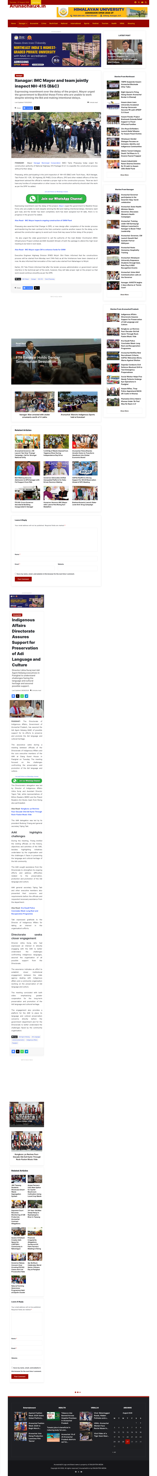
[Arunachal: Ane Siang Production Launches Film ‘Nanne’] (20, 1436)
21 (132, 1437)
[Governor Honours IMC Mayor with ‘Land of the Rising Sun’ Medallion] (56, 493)
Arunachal (34, 23)
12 (123, 1432)
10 (114, 1432)
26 (123, 1442)
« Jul (114, 1452)
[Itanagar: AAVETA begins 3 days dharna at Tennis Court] (113, 285)
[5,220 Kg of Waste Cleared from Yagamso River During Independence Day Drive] (56, 441)
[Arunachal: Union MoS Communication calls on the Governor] (113, 275)
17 (114, 1437)
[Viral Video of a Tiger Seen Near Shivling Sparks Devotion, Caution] (86, 1436)
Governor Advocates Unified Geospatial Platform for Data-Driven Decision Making (55, 480)
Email (17, 564)
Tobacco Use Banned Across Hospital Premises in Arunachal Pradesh (68, 1418)
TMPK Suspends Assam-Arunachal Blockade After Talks (131, 84)
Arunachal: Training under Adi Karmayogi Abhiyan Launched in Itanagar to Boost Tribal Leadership (131, 226)
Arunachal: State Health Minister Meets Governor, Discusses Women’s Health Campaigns (131, 212)
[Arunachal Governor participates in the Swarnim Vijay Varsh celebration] (113, 198)
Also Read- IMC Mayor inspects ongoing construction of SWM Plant (43, 220)
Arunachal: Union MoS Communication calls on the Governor (131, 274)
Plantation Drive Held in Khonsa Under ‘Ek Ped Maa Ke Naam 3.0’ (131, 401)
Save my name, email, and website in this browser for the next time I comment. (46, 574)
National (64, 23)
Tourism (105, 23)
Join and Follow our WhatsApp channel (56, 191)
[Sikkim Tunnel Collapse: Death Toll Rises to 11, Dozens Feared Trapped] (113, 154)
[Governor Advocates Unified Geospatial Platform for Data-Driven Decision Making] (56, 468)
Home (13, 23)
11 (119, 1432)
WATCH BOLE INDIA (56, 296)
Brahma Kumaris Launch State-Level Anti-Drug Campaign (84, 503)
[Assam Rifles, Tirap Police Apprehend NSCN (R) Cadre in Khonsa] (113, 391)
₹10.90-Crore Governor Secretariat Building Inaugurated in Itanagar (24, 504)
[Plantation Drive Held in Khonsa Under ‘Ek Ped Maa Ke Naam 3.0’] (113, 402)
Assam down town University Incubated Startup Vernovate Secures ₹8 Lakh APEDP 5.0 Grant (131, 107)
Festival (95, 23)
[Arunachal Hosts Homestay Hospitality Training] (113, 250)
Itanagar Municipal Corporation (47, 163)
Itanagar (22, 23)
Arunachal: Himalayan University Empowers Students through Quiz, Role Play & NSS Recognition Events (130, 263)
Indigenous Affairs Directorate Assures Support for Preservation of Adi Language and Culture (131, 319)
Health (114, 23)
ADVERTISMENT (56, 32)
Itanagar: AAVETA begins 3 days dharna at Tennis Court (131, 285)
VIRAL (122, 23)
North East (53, 23)
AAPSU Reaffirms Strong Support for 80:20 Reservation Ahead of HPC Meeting (84, 480)
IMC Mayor (25, 279)
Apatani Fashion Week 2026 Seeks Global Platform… (36, 1415)
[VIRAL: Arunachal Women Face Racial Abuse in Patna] (86, 1426)
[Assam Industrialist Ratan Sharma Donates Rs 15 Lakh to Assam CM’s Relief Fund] (113, 164)
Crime (43, 23)
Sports (86, 23)
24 (114, 1442)
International (76, 23)
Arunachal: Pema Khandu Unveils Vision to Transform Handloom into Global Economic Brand (83, 454)
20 (127, 1437)
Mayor (61, 206)
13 (127, 1432)
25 (119, 1442)
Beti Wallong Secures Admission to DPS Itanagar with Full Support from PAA (27, 480)
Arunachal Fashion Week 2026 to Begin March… (36, 1425)
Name (17, 554)
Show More (124, 175)
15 (136, 1432)
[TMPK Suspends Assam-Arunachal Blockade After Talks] (113, 85)
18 (119, 1437)
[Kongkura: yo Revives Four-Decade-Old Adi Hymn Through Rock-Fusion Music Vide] (113, 332)
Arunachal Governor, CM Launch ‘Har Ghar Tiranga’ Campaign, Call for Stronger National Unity (26, 454)
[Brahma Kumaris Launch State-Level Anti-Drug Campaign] (85, 493)
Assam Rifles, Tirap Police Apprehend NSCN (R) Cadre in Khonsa (131, 391)
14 (132, 1432)
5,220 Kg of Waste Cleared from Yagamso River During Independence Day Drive (56, 453)
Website (61, 564)
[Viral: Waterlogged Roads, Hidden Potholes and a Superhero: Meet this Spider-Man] (86, 1416)
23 (140, 1437)
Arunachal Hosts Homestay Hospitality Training (130, 250)
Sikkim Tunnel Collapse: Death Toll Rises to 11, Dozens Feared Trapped (131, 153)
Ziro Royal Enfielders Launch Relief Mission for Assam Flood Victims (131, 131)
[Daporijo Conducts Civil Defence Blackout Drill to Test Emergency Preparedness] (113, 367)
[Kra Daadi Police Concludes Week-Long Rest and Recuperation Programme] (113, 344)
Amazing (131, 23)
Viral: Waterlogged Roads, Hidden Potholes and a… (102, 1415)
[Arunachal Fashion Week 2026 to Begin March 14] (20, 1426)
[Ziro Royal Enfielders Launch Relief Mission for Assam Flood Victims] (113, 131)
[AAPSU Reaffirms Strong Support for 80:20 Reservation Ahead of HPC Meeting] (85, 468)
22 (136, 1437)
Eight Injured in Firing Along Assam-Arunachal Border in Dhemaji (131, 94)
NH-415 (40, 279)
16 (140, 1432)
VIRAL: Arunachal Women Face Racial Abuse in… (101, 1425)
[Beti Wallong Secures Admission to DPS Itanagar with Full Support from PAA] (27, 468)
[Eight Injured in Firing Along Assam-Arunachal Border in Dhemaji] (113, 95)
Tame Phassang (49, 279)
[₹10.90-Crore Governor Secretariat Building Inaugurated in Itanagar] (27, 493)
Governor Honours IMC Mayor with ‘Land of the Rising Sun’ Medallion (55, 504)
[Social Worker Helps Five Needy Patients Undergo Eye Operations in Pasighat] (113, 379)
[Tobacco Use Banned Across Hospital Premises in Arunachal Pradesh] (53, 1416)
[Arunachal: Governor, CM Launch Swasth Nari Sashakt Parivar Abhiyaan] (113, 238)
